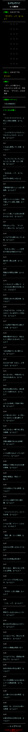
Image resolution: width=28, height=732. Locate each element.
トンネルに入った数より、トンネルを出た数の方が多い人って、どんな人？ (13, 286)
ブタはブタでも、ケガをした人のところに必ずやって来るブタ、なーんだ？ (14, 313)
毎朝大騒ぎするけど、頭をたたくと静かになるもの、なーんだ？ (13, 339)
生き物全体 (10, 104)
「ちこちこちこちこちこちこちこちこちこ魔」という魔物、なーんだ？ (14, 161)
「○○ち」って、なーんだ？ (13, 603)
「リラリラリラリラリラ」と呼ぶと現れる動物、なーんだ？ (14, 120)
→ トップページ (14, 726)
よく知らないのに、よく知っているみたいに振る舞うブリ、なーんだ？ (13, 417)
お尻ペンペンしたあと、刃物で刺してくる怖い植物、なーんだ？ (13, 202)
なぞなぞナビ (14, 3)
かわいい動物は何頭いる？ (13, 647)
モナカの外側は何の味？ (12, 559)
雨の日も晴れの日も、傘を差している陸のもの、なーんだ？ (13, 391)
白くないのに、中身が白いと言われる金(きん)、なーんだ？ (13, 377)
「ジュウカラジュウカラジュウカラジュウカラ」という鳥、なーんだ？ (14, 135)
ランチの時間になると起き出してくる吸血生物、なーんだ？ (13, 682)
